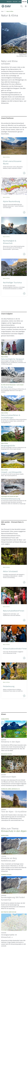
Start (2, 11)
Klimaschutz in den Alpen (14, 831)
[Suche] (21, 6)
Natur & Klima (9, 11)
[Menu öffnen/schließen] (25, 6)
